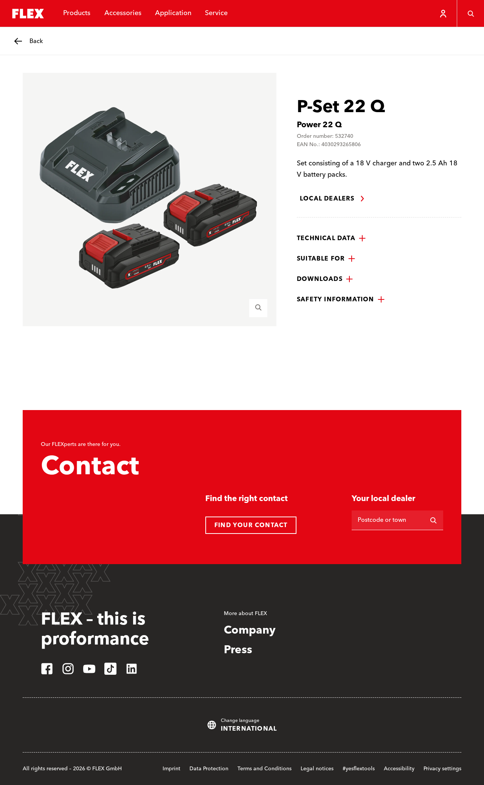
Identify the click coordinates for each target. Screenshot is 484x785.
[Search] (470, 13)
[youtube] (89, 668)
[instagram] (68, 668)
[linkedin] (131, 668)
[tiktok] (110, 668)
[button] (331, 238)
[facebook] (46, 668)
